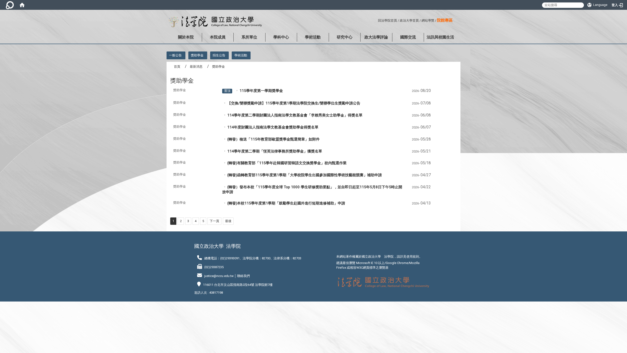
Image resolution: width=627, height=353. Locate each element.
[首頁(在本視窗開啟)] (22, 5)
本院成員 (218, 37)
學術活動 (313, 37)
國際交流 (408, 37)
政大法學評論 (376, 37)
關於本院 (186, 37)
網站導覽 (428, 20)
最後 (228, 221)
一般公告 (175, 55)
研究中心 (344, 37)
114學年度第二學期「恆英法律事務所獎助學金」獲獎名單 (274, 151)
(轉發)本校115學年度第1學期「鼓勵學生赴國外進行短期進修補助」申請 (286, 203)
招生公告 (219, 55)
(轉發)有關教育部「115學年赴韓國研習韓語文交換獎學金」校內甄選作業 (287, 163)
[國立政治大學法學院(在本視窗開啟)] (214, 22)
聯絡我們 (243, 276)
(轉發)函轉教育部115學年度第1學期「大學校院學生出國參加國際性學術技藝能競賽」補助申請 (304, 175)
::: (376, 20)
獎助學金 (197, 55)
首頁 (177, 66)
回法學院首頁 (387, 20)
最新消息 (196, 66)
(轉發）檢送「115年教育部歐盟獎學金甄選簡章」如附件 (273, 139)
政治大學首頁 (409, 20)
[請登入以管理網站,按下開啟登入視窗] (10, 5)
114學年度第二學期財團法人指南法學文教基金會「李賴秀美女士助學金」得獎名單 (294, 115)
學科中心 (281, 37)
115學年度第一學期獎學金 (261, 90)
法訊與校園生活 (440, 37)
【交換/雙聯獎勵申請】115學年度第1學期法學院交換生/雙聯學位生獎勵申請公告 (293, 103)
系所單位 (249, 37)
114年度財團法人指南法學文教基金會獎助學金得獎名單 (272, 127)
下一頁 (214, 221)
